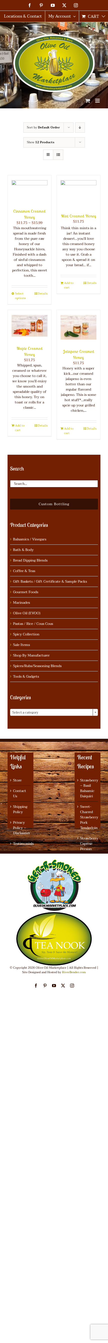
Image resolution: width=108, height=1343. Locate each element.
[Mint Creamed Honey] (78, 191)
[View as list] (58, 155)
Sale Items (21, 645)
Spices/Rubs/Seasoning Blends (37, 666)
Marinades (21, 603)
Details (42, 293)
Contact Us (19, 793)
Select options (20, 295)
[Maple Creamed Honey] (29, 325)
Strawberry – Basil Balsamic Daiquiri (87, 788)
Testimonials (20, 843)
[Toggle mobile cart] (87, 100)
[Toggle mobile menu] (97, 100)
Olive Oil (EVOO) (26, 613)
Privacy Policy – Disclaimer (20, 828)
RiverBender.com (74, 972)
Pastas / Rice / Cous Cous (33, 624)
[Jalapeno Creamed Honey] (78, 326)
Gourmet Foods (25, 592)
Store (17, 780)
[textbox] (54, 712)
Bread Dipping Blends (30, 560)
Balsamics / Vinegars (29, 539)
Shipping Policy (20, 809)
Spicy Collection (26, 634)
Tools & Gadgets (26, 676)
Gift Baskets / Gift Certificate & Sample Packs (50, 581)
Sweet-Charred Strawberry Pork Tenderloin (87, 817)
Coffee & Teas (24, 571)
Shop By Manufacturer (31, 655)
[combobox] (54, 712)
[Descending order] (80, 127)
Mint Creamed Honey (78, 215)
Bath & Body (23, 550)
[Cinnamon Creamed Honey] (29, 189)
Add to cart (69, 285)
